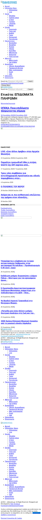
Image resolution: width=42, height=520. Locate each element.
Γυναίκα (12, 22)
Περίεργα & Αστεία (16, 68)
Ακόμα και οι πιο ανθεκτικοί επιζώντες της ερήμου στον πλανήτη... (20, 196)
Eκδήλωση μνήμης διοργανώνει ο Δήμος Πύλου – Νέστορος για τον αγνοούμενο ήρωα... (19, 278)
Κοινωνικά (13, 37)
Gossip (7, 14)
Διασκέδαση (9, 64)
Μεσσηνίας (13, 53)
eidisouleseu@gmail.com (23, 334)
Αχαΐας (11, 47)
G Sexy (11, 20)
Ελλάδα (7, 27)
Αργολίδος (13, 43)
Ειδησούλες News (11, 8)
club (10, 74)
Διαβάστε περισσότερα (8, 515)
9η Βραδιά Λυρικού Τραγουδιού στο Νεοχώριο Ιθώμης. (17, 302)
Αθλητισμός (13, 60)
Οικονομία (13, 29)
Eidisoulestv (9, 76)
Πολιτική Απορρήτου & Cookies (11, 518)
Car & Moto (13, 62)
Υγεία (11, 35)
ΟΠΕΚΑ (12, 126)
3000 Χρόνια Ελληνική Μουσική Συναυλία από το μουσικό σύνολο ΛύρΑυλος (19, 322)
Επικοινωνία (9, 77)
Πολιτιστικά (13, 57)
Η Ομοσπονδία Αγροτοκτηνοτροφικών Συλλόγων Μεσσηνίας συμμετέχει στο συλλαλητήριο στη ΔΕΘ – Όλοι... (18, 290)
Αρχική (7, 6)
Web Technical (15, 340)
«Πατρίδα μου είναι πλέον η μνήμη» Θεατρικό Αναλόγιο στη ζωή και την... (18, 312)
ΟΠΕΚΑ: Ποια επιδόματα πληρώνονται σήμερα (15, 109)
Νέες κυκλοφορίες (16, 70)
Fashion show (14, 18)
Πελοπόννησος (10, 41)
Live (10, 12)
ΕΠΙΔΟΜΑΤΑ (5, 124)
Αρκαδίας (12, 45)
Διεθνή (11, 33)
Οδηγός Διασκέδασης (17, 66)
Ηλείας (11, 49)
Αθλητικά (8, 58)
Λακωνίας (12, 55)
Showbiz (12, 16)
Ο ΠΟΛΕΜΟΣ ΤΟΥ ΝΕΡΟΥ (12, 186)
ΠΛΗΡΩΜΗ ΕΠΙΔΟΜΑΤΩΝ (25, 126)
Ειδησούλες (13, 10)
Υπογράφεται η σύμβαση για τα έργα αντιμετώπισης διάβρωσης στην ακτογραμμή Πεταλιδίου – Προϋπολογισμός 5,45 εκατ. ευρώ (20, 264)
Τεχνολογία (13, 39)
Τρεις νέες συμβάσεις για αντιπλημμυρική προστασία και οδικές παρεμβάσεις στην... (20, 175)
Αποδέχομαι (37, 513)
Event (11, 72)
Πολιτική (12, 31)
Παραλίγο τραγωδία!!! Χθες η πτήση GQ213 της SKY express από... (18, 163)
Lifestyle (12, 24)
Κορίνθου (12, 51)
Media (11, 25)
